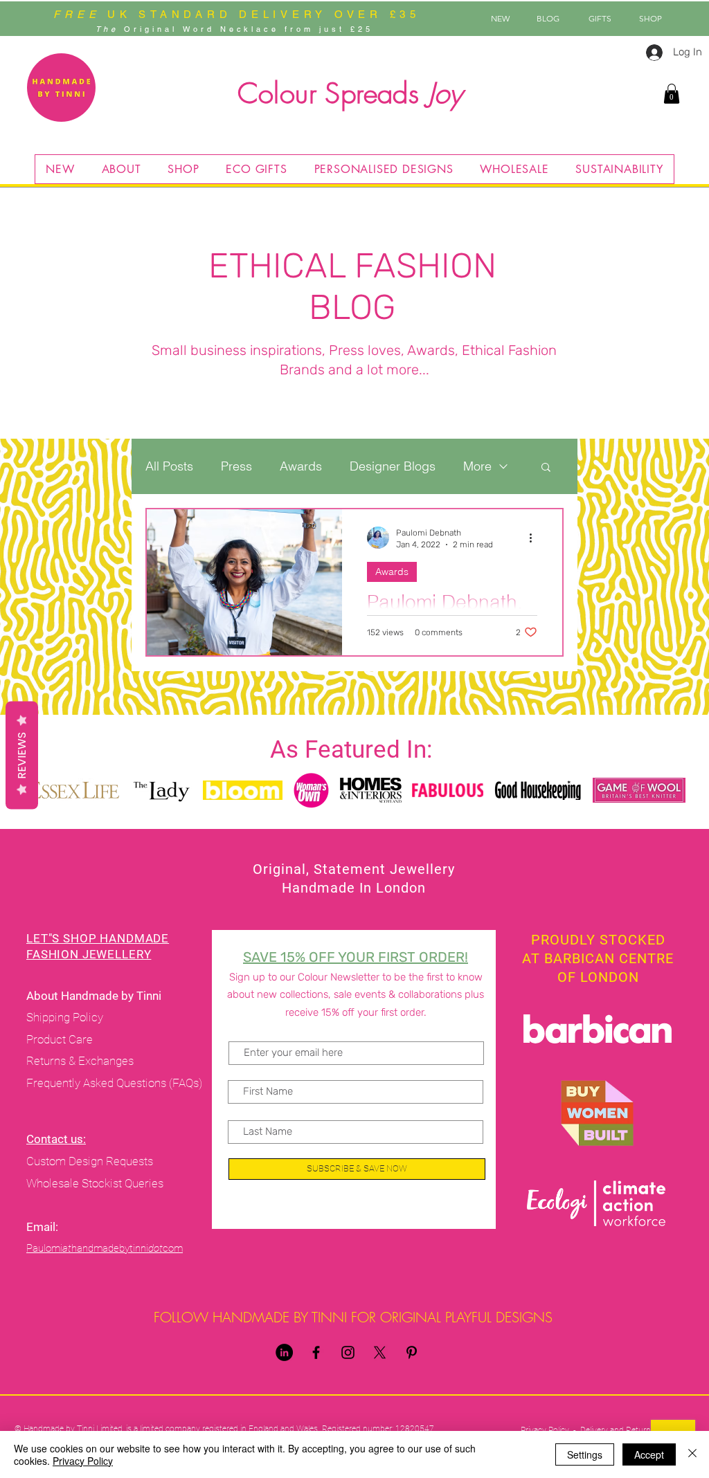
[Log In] (649, 52)
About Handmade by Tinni (95, 996)
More (477, 466)
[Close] (692, 1454)
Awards (301, 466)
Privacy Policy (83, 1461)
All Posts (169, 466)
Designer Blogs (393, 466)
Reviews (22, 755)
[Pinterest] (411, 1352)
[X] (379, 1352)
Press (236, 466)
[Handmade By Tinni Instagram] (348, 1352)
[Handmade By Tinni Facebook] (316, 1352)
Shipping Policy (64, 1017)
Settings (584, 1454)
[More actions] (535, 537)
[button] (671, 94)
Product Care (61, 1039)
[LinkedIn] (284, 1352)
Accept (649, 1454)
